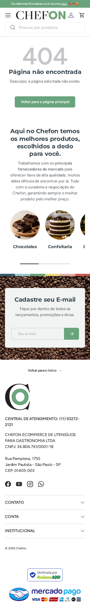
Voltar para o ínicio (42, 370)
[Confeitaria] (60, 225)
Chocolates (25, 246)
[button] (82, 15)
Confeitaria (60, 246)
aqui (64, 3)
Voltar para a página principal (45, 102)
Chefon (21, 548)
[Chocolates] (25, 225)
